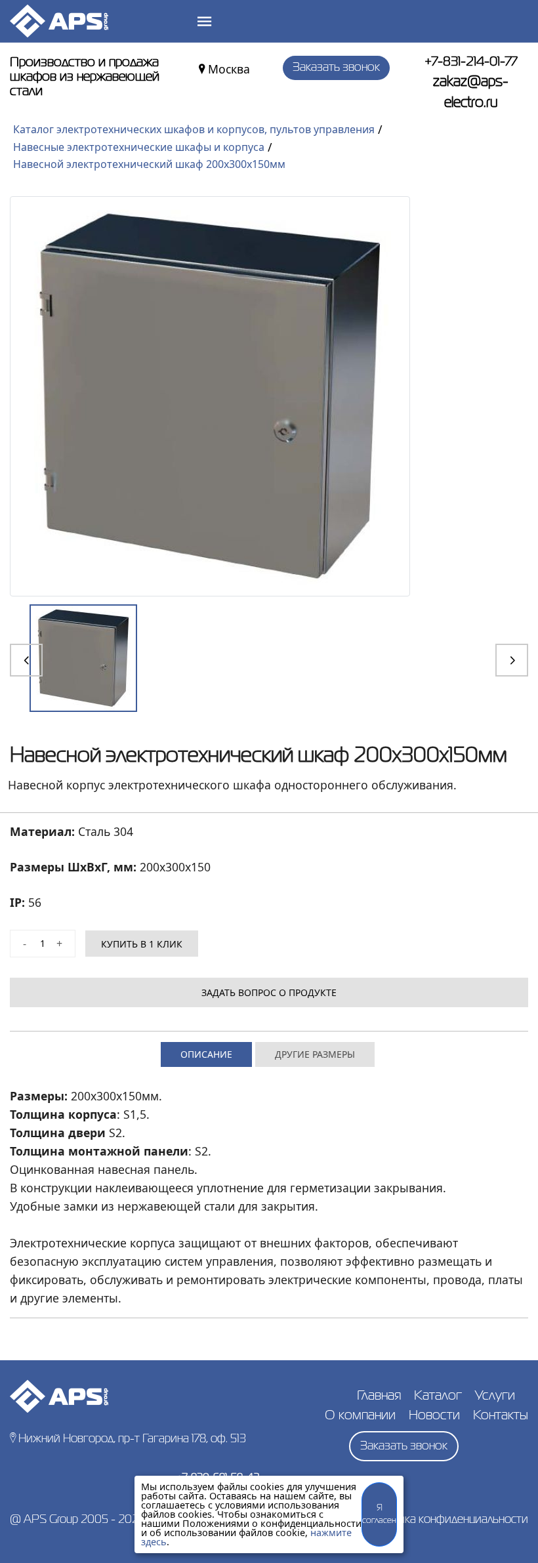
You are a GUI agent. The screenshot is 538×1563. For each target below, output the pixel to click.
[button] (26, 660)
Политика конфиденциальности (447, 1520)
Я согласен (379, 1515)
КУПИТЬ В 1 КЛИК (141, 944)
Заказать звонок (336, 67)
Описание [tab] (206, 1054)
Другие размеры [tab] (315, 1054)
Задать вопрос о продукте (269, 992)
